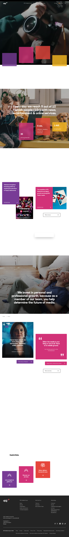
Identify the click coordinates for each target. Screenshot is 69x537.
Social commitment (24, 508)
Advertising (42, 3)
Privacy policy (39, 530)
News (21, 503)
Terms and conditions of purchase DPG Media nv (39, 533)
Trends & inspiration (24, 509)
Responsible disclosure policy (48, 530)
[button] (51, 215)
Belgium (61, 3)
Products (53, 503)
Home (4, 316)
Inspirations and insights (56, 506)
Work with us (36, 3)
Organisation (22, 506)
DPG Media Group (28, 3)
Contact (55, 3)
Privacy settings (52, 533)
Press (17, 530)
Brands (21, 504)
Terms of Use (32, 530)
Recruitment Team (39, 506)
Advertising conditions (60, 530)
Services (52, 508)
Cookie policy (26, 530)
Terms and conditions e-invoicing (22, 533)
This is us (37, 503)
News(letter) (53, 512)
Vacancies (37, 504)
